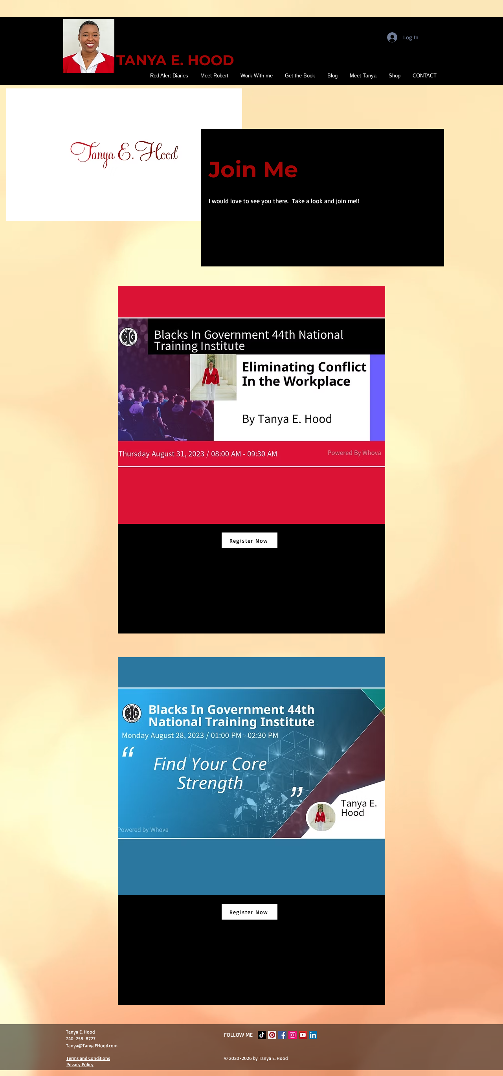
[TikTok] (262, 1035)
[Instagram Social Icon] (292, 1035)
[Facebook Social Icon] (282, 1035)
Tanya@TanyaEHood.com (91, 1045)
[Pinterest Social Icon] (272, 1035)
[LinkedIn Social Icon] (313, 1035)
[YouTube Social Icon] (303, 1035)
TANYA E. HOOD (175, 60)
